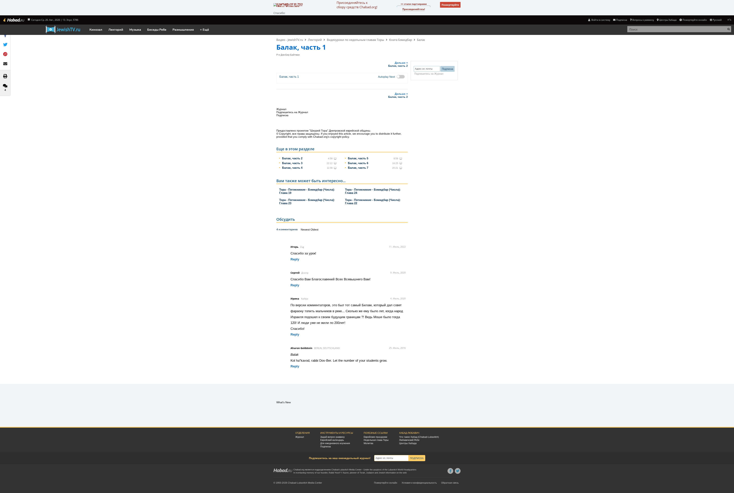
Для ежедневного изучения (335, 443)
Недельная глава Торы (376, 440)
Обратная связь (450, 482)
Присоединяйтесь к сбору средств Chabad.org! (357, 4)
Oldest (314, 229)
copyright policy (339, 136)
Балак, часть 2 (292, 158)
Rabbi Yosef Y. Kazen (339, 473)
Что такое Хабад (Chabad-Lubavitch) (419, 437)
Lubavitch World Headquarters (402, 469)
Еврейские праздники (375, 437)
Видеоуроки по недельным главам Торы (355, 40)
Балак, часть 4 (292, 167)
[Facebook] (450, 471)
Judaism (370, 473)
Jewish (382, 473)
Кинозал (95, 30)
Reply (295, 259)
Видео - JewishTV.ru (289, 40)
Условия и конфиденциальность (419, 482)
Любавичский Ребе (409, 440)
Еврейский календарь (332, 440)
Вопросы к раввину (643, 19)
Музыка (135, 30)
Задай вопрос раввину (332, 437)
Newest (305, 229)
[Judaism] (13, 20)
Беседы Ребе (156, 30)
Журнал (299, 437)
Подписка (325, 446)
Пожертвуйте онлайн (695, 19)
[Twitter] (458, 471)
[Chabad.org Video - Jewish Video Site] (63, 30)
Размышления (183, 30)
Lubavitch (343, 469)
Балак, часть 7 (358, 167)
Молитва (368, 443)
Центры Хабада (408, 443)
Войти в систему (600, 19)
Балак (421, 40)
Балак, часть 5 (358, 158)
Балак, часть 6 (358, 163)
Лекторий (115, 30)
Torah (362, 473)
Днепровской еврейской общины (349, 130)
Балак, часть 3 (292, 163)
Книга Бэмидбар (400, 40)
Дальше (398, 64)
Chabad (335, 469)
